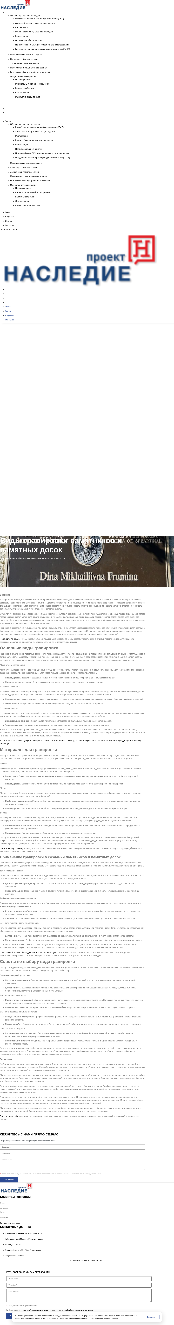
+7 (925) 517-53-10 (9, 230)
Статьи (8, 112)
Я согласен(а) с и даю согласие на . (52, 1310)
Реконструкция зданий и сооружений (32, 84)
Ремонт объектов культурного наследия (34, 32)
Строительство (22, 92)
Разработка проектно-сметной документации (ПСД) (39, 19)
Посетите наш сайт (9, 1116)
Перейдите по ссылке (10, 639)
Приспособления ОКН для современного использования (42, 45)
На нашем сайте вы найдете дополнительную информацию (28, 952)
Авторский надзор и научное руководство (35, 23)
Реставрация (21, 27)
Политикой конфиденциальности (73, 1318)
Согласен (151, 1317)
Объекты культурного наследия (25, 16)
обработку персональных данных (80, 1310)
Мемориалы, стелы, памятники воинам (28, 68)
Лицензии (9, 108)
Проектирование (23, 79)
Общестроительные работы (23, 76)
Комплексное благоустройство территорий (30, 72)
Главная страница (8, 558)
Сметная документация (10, 1223)
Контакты (9, 117)
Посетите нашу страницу (11, 848)
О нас (7, 104)
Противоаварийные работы (28, 40)
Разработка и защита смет (27, 97)
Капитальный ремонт (25, 88)
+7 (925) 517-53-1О (9, 537)
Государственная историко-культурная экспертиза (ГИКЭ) (42, 49)
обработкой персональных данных (103, 1318)
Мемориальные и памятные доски (26, 55)
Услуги (8, 12)
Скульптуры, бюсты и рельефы (24, 59)
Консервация (21, 36)
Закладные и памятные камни (24, 63)
